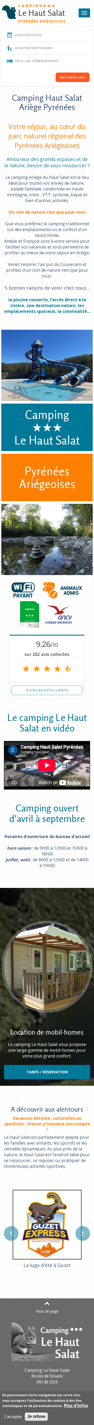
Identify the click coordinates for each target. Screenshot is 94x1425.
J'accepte (13, 1416)
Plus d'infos (76, 1405)
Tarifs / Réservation (47, 1071)
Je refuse (36, 1416)
